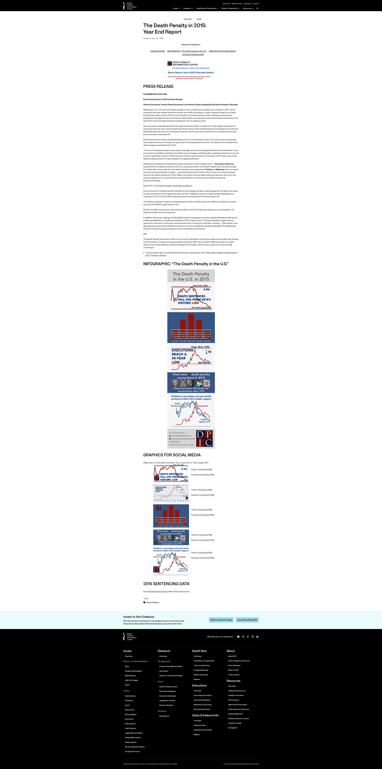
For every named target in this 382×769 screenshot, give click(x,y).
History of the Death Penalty (171, 676)
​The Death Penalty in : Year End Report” (173, 186)
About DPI (226, 4)
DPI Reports (164, 716)
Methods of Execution (203, 704)
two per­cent (153, 178)
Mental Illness (130, 676)
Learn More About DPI (247, 620)
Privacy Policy (233, 675)
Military (197, 734)
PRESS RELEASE (157, 51)
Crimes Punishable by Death (170, 666)
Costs (127, 705)
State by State (200, 725)
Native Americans (201, 675)
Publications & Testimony (238, 709)
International (130, 724)
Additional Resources (237, 691)
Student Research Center (238, 718)
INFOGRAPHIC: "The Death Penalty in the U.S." (187, 51)
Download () (205, 469)
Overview (129, 656)
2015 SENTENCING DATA (193, 54)
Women (197, 679)
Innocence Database (167, 696)
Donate (256, 4)
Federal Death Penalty (203, 730)
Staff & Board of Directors (239, 661)
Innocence (129, 719)
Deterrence (129, 710)
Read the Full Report (191, 44)
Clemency (129, 700)
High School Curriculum (237, 704)
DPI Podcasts (233, 700)
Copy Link (188, 19)
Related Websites (235, 714)
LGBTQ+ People (131, 680)
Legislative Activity (167, 700)
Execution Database (167, 691)
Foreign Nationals (201, 670)
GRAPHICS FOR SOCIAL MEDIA (222, 51)
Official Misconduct (133, 737)
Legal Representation (134, 733)
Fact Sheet (163, 671)
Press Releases (234, 665)
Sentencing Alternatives (135, 747)
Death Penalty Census (168, 687)
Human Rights (130, 714)
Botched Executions (202, 709)
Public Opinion (130, 742)
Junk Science (130, 728)
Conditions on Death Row (204, 661)
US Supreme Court (132, 751)
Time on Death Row (202, 665)
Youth (127, 685)
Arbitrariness (130, 696)
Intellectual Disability (133, 671)
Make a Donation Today (221, 620)
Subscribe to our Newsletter (221, 637)
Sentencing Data (156, 591)
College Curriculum (236, 695)
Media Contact (237, 4)
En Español (232, 728)
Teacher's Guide (234, 723)
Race (127, 666)
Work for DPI (233, 670)
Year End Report (152, 602)
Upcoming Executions (202, 695)
